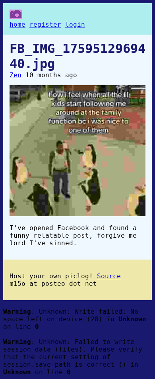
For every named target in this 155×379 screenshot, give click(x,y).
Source (109, 276)
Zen (15, 75)
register (45, 24)
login (75, 24)
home (17, 24)
